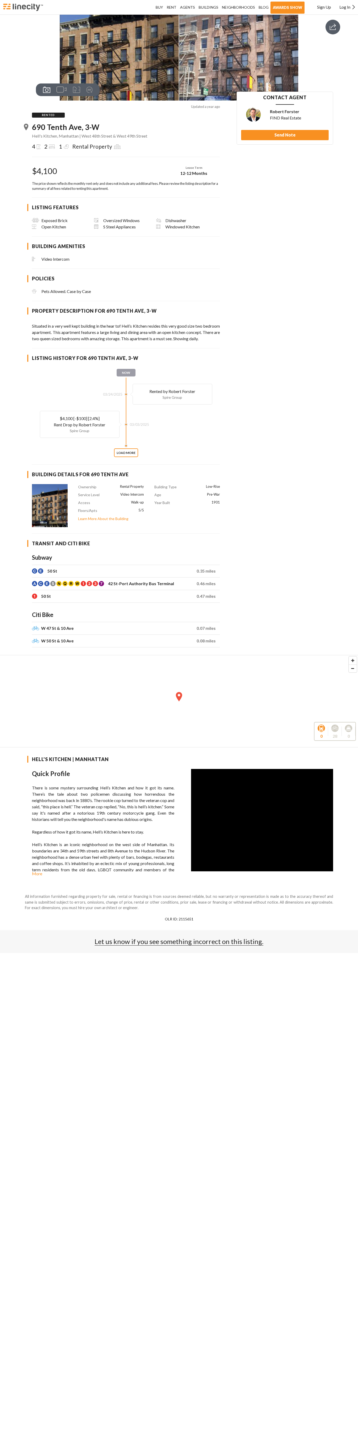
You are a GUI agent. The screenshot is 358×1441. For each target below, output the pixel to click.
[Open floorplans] (76, 89)
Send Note (285, 134)
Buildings (208, 7)
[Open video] (61, 89)
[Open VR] (89, 89)
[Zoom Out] (353, 668)
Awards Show (287, 7)
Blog (264, 7)
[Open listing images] (46, 89)
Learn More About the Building (103, 518)
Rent (171, 7)
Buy (159, 7)
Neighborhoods (238, 7)
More (37, 873)
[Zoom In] (353, 660)
